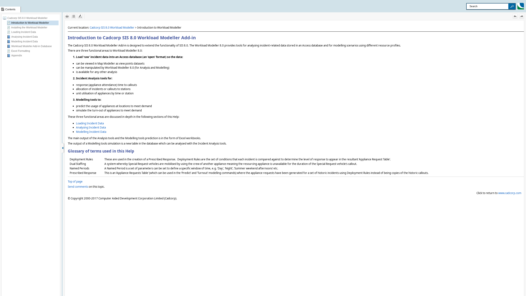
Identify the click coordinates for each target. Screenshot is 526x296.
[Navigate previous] (515, 16)
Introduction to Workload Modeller (30, 22)
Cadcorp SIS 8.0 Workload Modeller (27, 18)
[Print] (67, 16)
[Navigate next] (521, 16)
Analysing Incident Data (24, 36)
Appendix (16, 55)
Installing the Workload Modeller (29, 27)
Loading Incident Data (23, 32)
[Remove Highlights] (80, 16)
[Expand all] (73, 16)
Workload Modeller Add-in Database (31, 46)
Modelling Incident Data (24, 41)
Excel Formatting (20, 51)
